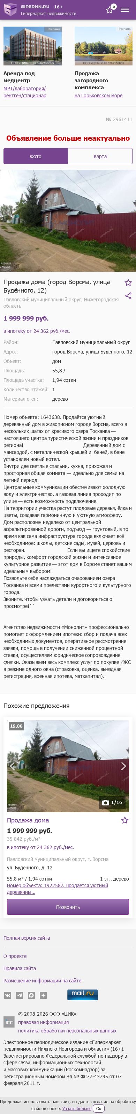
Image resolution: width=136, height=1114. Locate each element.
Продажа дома (28, 820)
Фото (35, 156)
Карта (100, 156)
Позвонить (68, 907)
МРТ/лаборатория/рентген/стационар (24, 92)
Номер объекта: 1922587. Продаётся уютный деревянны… (57, 888)
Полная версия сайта (26, 937)
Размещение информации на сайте (42, 980)
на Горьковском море (98, 95)
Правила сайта (19, 968)
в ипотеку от (36, 331)
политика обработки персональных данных (67, 1030)
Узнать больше (76, 1108)
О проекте (15, 956)
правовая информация (43, 1022)
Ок (98, 1108)
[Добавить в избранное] (128, 282)
